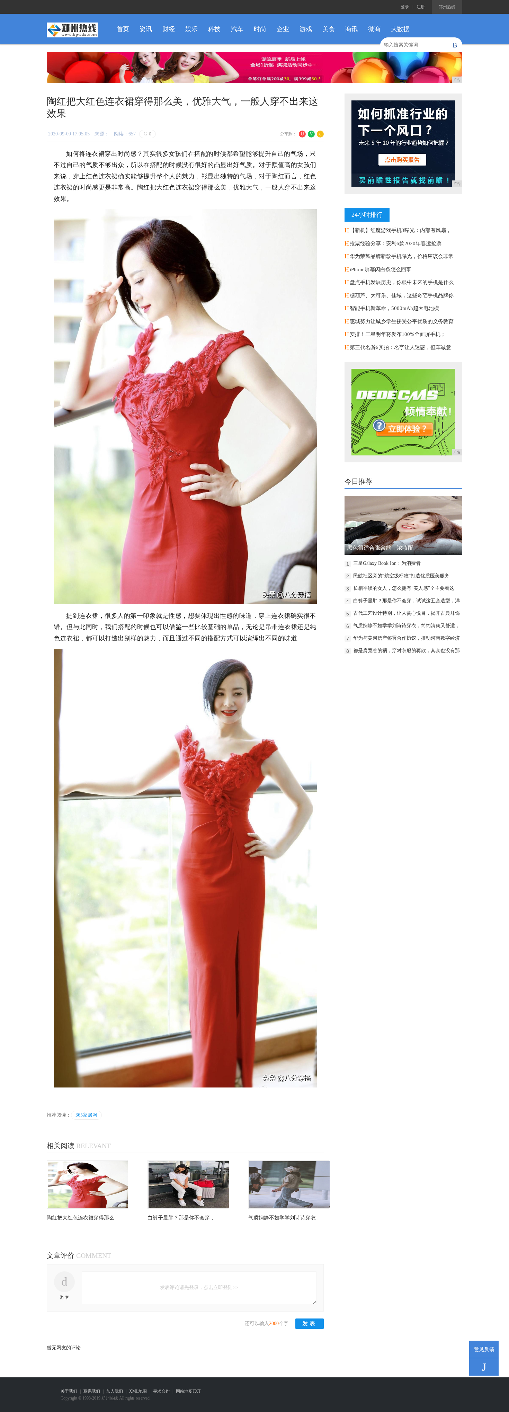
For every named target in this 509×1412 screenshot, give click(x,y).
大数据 (400, 29)
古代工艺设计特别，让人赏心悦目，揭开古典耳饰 (406, 613)
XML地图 (138, 1391)
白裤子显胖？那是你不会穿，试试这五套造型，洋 (406, 600)
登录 (405, 7)
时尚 (260, 29)
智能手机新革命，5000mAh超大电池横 (394, 308)
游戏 (306, 29)
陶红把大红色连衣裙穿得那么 (80, 1217)
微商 (374, 29)
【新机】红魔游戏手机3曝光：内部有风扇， (400, 230)
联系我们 (91, 1391)
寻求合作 (161, 1391)
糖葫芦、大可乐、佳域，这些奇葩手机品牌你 (402, 295)
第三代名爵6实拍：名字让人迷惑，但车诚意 (400, 347)
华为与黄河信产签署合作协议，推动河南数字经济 (406, 638)
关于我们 (69, 1391)
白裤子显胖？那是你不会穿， (181, 1217)
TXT (196, 1391)
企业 (283, 29)
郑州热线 (447, 7)
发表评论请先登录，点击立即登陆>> (199, 1287)
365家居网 (86, 1115)
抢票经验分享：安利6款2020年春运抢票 (395, 243)
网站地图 (184, 1391)
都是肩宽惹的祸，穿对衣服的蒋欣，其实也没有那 (406, 650)
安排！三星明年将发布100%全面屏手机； (398, 334)
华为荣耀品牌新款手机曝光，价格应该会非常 (402, 256)
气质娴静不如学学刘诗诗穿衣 (282, 1217)
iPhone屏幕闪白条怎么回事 (380, 269)
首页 (123, 29)
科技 (214, 29)
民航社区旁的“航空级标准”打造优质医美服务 (401, 575)
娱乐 (191, 29)
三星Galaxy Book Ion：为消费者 (387, 563)
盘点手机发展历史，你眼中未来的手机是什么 (402, 282)
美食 (328, 29)
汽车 (237, 29)
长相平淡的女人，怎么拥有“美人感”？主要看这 (403, 588)
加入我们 (114, 1391)
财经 (168, 29)
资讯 (146, 29)
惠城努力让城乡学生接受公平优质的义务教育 (402, 321)
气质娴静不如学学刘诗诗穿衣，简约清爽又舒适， (406, 625)
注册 (421, 7)
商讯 (351, 29)
